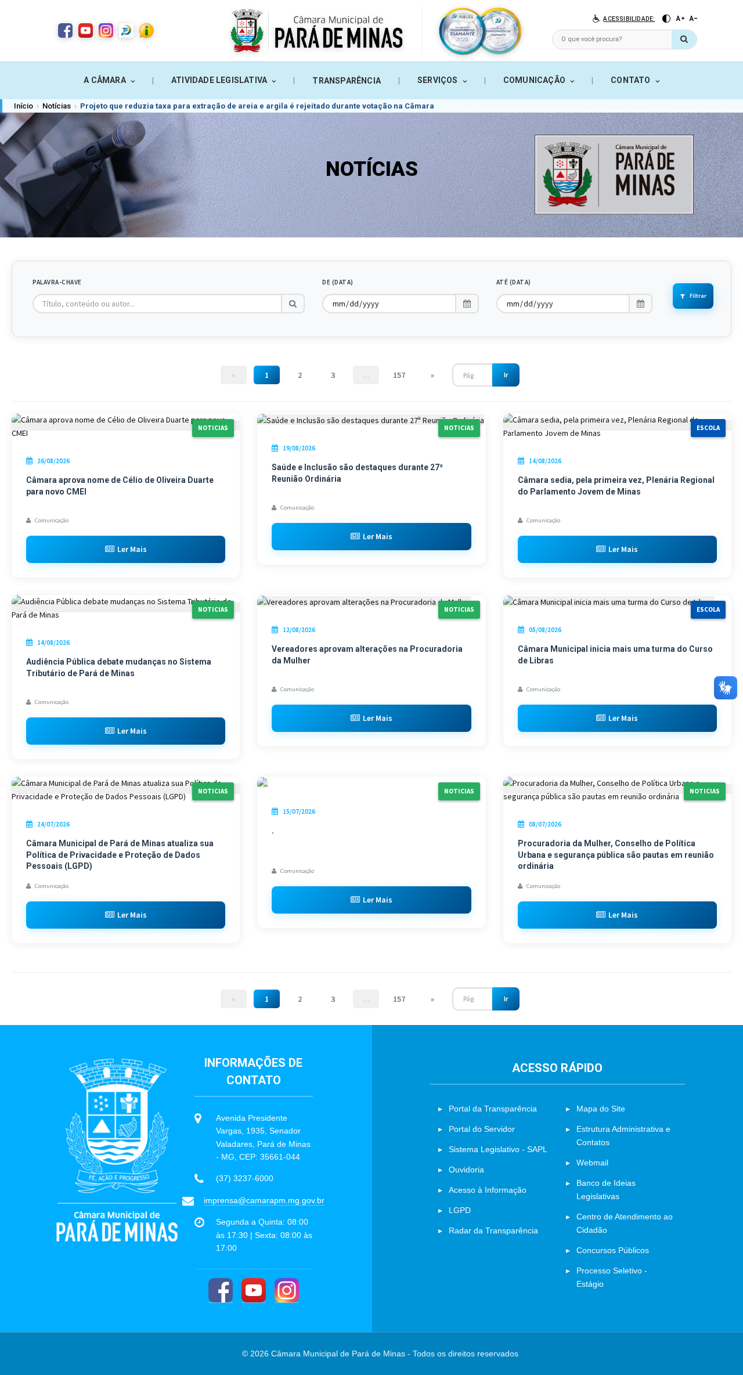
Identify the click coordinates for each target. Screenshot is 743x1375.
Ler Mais (132, 549)
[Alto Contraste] (666, 18)
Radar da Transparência (493, 1230)
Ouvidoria (466, 1169)
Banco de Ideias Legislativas (606, 1189)
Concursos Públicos (612, 1250)
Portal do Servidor (482, 1129)
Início (23, 106)
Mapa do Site (600, 1108)
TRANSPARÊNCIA (346, 80)
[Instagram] (287, 1290)
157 (399, 375)
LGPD (460, 1210)
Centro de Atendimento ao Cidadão (624, 1223)
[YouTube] (253, 1290)
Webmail (592, 1162)
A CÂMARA (105, 80)
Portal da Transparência (493, 1108)
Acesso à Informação (487, 1189)
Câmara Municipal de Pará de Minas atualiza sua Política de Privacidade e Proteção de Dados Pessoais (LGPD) (120, 855)
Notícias (56, 106)
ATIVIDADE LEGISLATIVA (219, 80)
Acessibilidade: (629, 19)
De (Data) (338, 282)
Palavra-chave (57, 282)
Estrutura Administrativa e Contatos (623, 1135)
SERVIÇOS (437, 80)
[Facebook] (220, 1290)
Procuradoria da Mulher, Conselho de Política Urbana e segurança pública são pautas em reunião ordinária (616, 855)
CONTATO (630, 80)
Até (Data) (513, 282)
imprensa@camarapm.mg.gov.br (264, 1200)
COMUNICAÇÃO (534, 80)
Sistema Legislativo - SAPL (498, 1149)
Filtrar (698, 295)
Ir (506, 374)
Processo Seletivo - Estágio (611, 1277)
